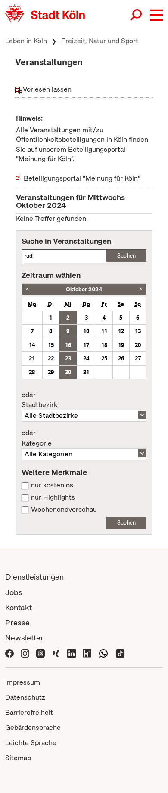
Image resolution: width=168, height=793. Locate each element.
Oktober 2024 (84, 289)
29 (51, 372)
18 (104, 345)
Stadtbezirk (39, 400)
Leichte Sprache (30, 742)
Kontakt (18, 607)
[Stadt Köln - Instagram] (25, 652)
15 (51, 345)
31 (86, 372)
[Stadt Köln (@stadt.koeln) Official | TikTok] (120, 652)
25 (104, 358)
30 (68, 372)
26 (121, 358)
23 (68, 358)
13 (138, 331)
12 (121, 331)
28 (32, 372)
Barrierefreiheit (29, 712)
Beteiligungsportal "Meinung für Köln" (82, 178)
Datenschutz (25, 697)
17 (86, 345)
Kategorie (37, 438)
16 (68, 345)
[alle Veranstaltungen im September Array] (27, 289)
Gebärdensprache (33, 727)
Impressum (22, 682)
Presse (17, 622)
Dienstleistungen (34, 577)
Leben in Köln (26, 40)
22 (51, 358)
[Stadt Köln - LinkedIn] (71, 652)
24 (86, 358)
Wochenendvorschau (64, 509)
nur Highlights (53, 497)
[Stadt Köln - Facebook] (9, 652)
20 (138, 345)
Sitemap (18, 757)
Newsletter (24, 638)
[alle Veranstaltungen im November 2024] (140, 289)
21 (32, 358)
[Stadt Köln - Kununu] (87, 652)
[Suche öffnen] (136, 15)
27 (138, 358)
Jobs (13, 592)
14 (32, 345)
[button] (156, 15)
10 (86, 331)
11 (104, 331)
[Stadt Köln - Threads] (40, 652)
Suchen (126, 255)
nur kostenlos (52, 485)
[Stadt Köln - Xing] (56, 652)
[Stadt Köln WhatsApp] (103, 652)
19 (121, 345)
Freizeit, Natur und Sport (99, 40)
